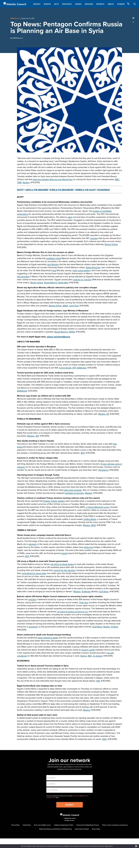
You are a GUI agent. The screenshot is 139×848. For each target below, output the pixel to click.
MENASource (15, 18)
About (111, 4)
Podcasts (67, 4)
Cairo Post (73, 305)
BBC (117, 179)
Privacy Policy (76, 796)
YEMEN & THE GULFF (85, 189)
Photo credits (96, 829)
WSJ (105, 739)
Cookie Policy (27, 825)
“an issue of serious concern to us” (72, 611)
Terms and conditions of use (42, 825)
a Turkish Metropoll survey (98, 506)
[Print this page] (133, 18)
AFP (74, 367)
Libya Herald (65, 367)
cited (70, 217)
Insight (36, 4)
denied (64, 553)
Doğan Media (89, 519)
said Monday (53, 264)
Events (47, 4)
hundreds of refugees (74, 492)
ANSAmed (81, 367)
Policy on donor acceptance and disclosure (115, 825)
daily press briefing (81, 270)
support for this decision (64, 570)
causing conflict (88, 649)
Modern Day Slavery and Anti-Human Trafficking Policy (55, 829)
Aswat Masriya (50, 282)
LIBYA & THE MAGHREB (36, 189)
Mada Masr (63, 282)
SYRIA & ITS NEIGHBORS (61, 189)
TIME (19, 182)
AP (107, 413)
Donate (121, 4)
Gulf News (104, 591)
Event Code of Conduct (82, 829)
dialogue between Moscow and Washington (53, 179)
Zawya (84, 655)
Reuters (26, 182)
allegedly (32, 544)
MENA (72, 331)
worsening (33, 626)
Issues (78, 4)
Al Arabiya (103, 469)
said (54, 270)
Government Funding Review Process (87, 825)
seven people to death (47, 637)
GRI (98, 680)
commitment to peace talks (34, 573)
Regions (89, 4)
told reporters (23, 276)
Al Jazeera (97, 655)
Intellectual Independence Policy (63, 825)
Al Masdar (86, 591)
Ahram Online (111, 244)
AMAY (65, 305)
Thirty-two (83, 602)
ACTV (56, 4)
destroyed (88, 547)
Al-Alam (114, 626)
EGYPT (20, 189)
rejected (94, 238)
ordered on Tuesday (82, 279)
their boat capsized (73, 489)
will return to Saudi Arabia (62, 564)
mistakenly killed (53, 258)
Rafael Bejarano (93, 267)
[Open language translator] (128, 3)
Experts (100, 4)
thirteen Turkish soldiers (54, 500)
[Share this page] (133, 22)
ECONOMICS (103, 189)
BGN (93, 525)
